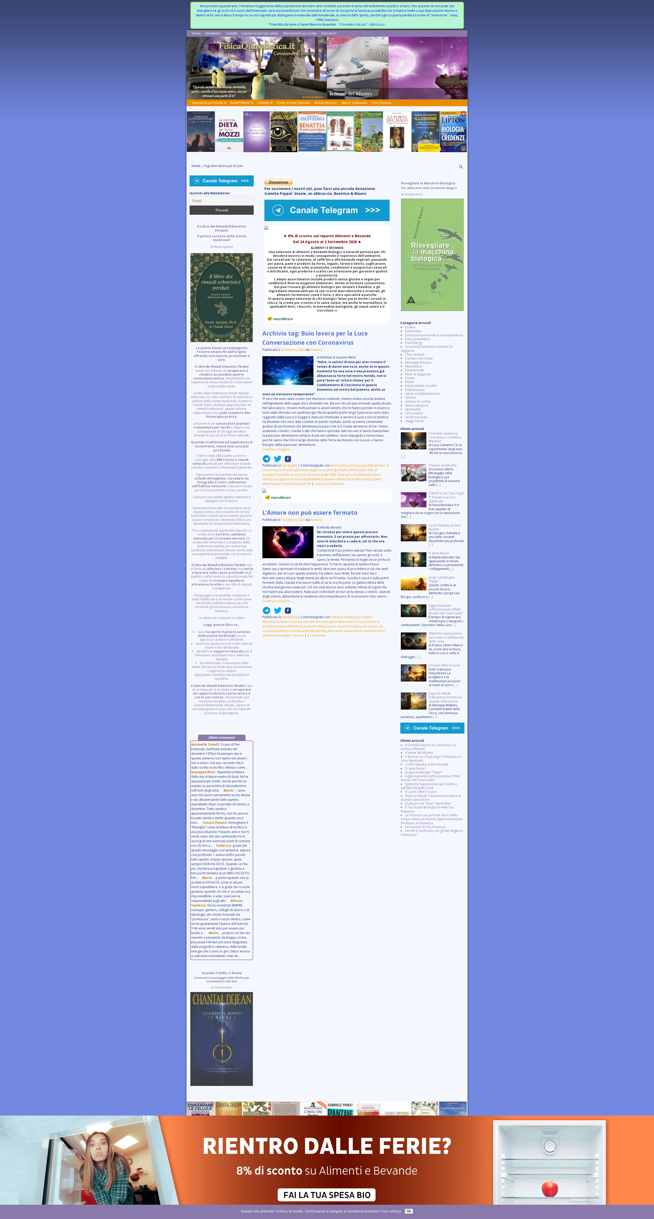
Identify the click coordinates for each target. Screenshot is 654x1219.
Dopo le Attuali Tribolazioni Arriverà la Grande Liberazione (431, 798)
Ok (409, 1211)
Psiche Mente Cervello (421, 386)
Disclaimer (329, 33)
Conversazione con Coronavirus (308, 342)
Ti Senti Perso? (415, 768)
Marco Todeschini (354, 103)
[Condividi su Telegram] (266, 461)
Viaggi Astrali (414, 421)
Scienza (410, 397)
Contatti (231, 33)
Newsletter (213, 33)
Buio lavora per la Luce (347, 465)
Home (196, 33)
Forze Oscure (307, 474)
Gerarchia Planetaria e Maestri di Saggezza (426, 348)
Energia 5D (335, 470)
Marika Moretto (316, 631)
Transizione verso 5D (295, 484)
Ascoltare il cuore (286, 621)
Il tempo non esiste (419, 358)
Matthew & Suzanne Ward (326, 479)
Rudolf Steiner (240, 103)
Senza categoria (416, 405)
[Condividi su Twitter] (276, 461)
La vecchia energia (346, 626)
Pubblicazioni (415, 390)
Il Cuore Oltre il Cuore (421, 792)
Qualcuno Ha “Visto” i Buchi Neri (428, 803)
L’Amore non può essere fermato (309, 513)
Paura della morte (358, 479)
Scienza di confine (418, 401)
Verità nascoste (416, 417)
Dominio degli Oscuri (311, 470)
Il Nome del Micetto (419, 752)
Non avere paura (340, 631)
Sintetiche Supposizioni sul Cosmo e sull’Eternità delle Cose (429, 786)
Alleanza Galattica (344, 617)
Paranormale (414, 370)
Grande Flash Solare (332, 474)
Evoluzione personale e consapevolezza (434, 335)
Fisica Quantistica (417, 339)
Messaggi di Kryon (418, 362)
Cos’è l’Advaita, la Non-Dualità (426, 764)
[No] (647, 1211)
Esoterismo (413, 331)
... (222, 473)
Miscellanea (413, 366)
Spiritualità (289, 465)
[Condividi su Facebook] (286, 461)
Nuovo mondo (364, 631)
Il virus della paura (360, 474)
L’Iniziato (263, 103)
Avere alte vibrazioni (315, 621)
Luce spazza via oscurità (289, 479)
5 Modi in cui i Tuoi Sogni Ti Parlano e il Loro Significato (431, 759)
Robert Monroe (326, 103)
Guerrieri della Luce (318, 626)
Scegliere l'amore (291, 635)
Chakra (410, 327)
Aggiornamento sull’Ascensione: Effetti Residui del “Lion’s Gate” (430, 778)
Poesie (410, 378)
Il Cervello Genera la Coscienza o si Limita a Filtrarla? (428, 747)
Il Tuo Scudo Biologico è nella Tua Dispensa (427, 809)
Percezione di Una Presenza (425, 827)
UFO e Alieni (414, 413)
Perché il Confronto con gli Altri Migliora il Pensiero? (432, 833)
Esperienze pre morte (207, 103)
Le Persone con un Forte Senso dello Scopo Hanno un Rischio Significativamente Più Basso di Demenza (432, 819)
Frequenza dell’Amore (287, 626)
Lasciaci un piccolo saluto (260, 33)
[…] (403, 457)
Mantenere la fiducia (289, 631)
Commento (316, 635)
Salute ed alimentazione (422, 393)
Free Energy (413, 343)
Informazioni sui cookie (300, 33)
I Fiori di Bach (415, 354)
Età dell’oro (352, 470)
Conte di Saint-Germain (293, 103)
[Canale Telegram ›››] (327, 220)
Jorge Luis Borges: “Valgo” (423, 772)
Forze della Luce (285, 474)
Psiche (409, 382)
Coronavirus (286, 470)
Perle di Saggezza (417, 374)
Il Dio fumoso (381, 103)
